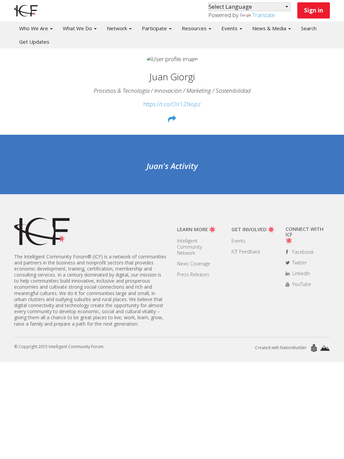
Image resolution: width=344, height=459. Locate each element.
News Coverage (193, 263)
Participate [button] (155, 28)
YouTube (301, 284)
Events (238, 241)
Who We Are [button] (34, 28)
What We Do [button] (78, 28)
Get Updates (34, 41)
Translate (263, 15)
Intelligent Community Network (189, 247)
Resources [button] (195, 28)
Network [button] (117, 28)
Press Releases (193, 274)
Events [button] (230, 28)
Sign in (313, 10)
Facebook (302, 252)
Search (308, 28)
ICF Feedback (245, 251)
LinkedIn (300, 273)
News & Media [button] (270, 28)
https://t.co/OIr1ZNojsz (172, 104)
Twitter (299, 262)
